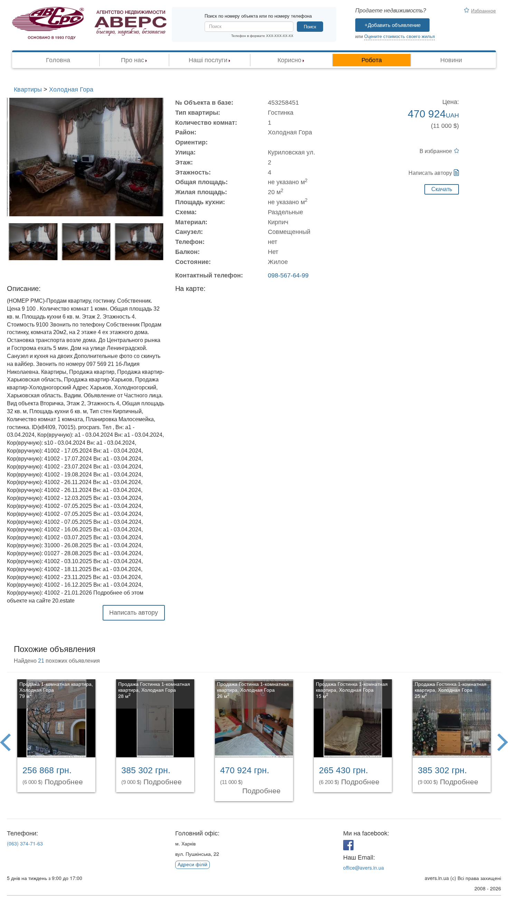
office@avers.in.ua (363, 867)
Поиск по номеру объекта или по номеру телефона (258, 16)
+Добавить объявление (393, 25)
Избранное (483, 10)
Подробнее (65, 782)
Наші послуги (208, 60)
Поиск (310, 26)
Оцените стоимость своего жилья (399, 36)
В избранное (436, 151)
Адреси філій (192, 864)
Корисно (289, 60)
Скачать (441, 189)
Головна (58, 60)
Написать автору (430, 173)
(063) (25, 843)
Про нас (132, 60)
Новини (451, 60)
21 (41, 661)
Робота (371, 60)
